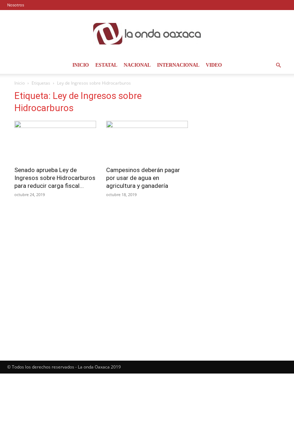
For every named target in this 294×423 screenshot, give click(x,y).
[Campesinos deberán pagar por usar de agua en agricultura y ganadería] (147, 141)
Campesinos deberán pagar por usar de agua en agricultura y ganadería (143, 177)
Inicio (80, 65)
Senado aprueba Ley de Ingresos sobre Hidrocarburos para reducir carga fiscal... (54, 177)
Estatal (106, 65)
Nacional (137, 65)
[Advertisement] (239, 126)
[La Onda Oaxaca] (147, 33)
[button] (278, 65)
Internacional (178, 65)
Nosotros (15, 5)
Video (214, 65)
